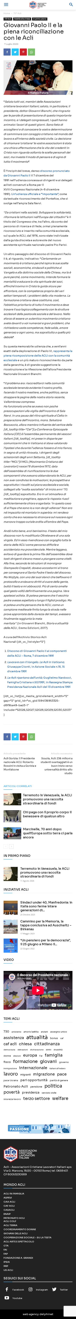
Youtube (17, 1298)
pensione (36, 1086)
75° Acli (17, 13)
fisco (7, 1062)
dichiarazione (36, 1050)
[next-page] (11, 846)
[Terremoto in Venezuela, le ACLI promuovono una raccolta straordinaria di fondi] (12, 799)
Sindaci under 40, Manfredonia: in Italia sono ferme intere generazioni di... (46, 906)
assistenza (14, 1038)
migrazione (44, 1074)
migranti (25, 1074)
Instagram (42, 1289)
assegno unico (58, 1031)
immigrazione (10, 1068)
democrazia (9, 1050)
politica (53, 1086)
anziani (44, 1032)
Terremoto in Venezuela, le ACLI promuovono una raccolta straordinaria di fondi (47, 799)
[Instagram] (30, 1289)
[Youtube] (7, 1298)
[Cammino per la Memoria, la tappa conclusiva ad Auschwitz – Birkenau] (11, 927)
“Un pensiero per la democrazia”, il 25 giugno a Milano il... (45, 942)
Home (7, 13)
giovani (48, 1061)
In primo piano (39, 19)
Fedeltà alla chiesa (22, 19)
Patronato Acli (16, 1086)
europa (30, 1055)
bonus (54, 1038)
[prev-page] (6, 846)
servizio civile (49, 1092)
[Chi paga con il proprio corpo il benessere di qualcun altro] (12, 816)
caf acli (10, 1044)
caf (61, 1038)
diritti (48, 1049)
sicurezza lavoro (12, 1099)
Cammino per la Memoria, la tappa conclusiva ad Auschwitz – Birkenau (45, 925)
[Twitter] (15, 52)
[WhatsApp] (31, 52)
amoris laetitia (31, 1032)
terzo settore (36, 1098)
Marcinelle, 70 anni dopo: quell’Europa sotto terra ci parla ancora (47, 833)
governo (64, 1062)
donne (7, 1055)
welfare (60, 1098)
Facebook (18, 1289)
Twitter (64, 1289)
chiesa (25, 1044)
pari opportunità (34, 1080)
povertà (12, 1092)
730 (6, 1031)
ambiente (16, 1032)
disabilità (58, 1049)
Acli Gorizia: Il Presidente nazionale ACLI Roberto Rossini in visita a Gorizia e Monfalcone (20, 764)
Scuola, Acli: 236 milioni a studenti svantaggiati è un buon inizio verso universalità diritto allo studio (56, 766)
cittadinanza (47, 1044)
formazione (25, 1061)
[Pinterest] (23, 52)
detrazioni (22, 1049)
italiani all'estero (57, 1068)
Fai (40, 1055)
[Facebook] (7, 52)
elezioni (17, 1056)
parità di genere (59, 1080)
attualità (37, 1037)
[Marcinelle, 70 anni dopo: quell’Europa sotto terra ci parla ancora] (12, 833)
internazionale (33, 1068)
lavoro (11, 1074)
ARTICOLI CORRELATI (18, 786)
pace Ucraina (11, 1080)
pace (62, 1074)
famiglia (54, 1055)
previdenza (30, 1092)
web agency (31, 1314)
